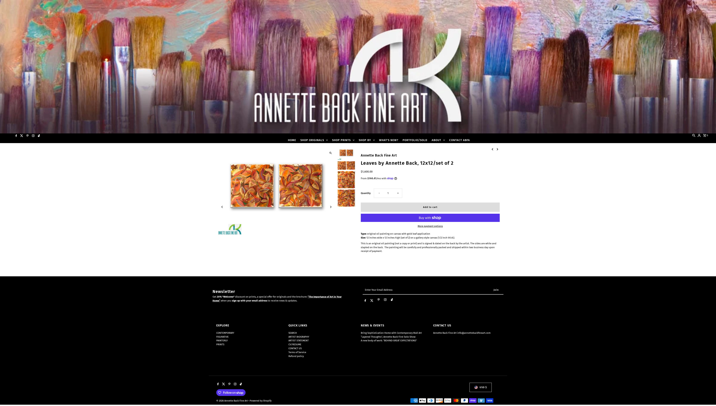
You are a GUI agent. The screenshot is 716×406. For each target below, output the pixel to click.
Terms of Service (297, 352)
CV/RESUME (294, 344)
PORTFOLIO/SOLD (415, 140)
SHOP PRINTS (341, 140)
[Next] (330, 207)
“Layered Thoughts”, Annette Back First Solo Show (388, 336)
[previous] (492, 149)
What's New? (388, 140)
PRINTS (220, 344)
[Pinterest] (27, 135)
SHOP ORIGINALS (312, 140)
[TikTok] (38, 135)
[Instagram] (32, 135)
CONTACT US (295, 348)
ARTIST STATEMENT (298, 340)
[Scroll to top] (708, 396)
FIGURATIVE (222, 336)
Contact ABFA (459, 140)
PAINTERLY (222, 340)
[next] (497, 149)
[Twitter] (21, 135)
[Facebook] (16, 135)
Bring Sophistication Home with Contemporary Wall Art (391, 332)
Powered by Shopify (260, 400)
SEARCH (292, 332)
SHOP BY (365, 140)
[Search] (693, 135)
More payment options (430, 226)
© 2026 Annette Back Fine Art (232, 400)
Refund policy (296, 356)
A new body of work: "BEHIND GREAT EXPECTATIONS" (389, 340)
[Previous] (222, 207)
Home (292, 140)
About (436, 140)
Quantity (366, 193)
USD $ (483, 387)
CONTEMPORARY (225, 332)
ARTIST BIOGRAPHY (298, 336)
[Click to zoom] (330, 153)
